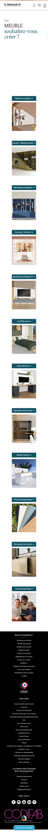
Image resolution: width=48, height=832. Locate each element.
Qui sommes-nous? (24, 723)
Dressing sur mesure (24, 640)
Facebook (14, 802)
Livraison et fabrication (24, 710)
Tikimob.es (24, 783)
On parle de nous (24, 733)
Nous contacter (24, 762)
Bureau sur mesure (24, 660)
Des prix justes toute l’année (24, 704)
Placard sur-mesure (24, 653)
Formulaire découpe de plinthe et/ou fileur (24, 717)
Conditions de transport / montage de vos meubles (24, 746)
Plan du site (24, 727)
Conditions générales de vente (24, 756)
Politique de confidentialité (24, 752)
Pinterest (34, 802)
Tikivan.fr (24, 780)
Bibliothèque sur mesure (24, 656)
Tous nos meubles (24, 669)
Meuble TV (24, 663)
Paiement (24, 707)
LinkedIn (29, 802)
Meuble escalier (24, 650)
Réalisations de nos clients (24, 673)
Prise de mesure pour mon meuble (24, 714)
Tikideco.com (24, 786)
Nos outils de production (24, 730)
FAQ (24, 720)
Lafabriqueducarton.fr (24, 789)
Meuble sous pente (24, 644)
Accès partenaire (24, 739)
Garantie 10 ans (24, 749)
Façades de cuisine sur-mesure (24, 666)
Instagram (19, 802)
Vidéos (24, 743)
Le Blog (24, 676)
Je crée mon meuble (24, 828)
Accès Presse (24, 736)
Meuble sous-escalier (24, 647)
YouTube (24, 802)
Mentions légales (24, 759)
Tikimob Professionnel (24, 776)
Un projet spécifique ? (24, 589)
